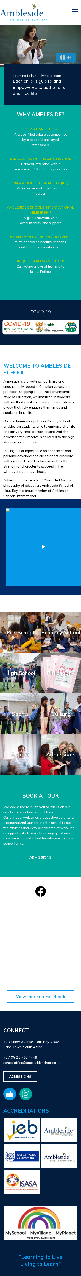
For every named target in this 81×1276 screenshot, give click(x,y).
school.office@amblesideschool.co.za (31, 1062)
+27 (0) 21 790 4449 (20, 1057)
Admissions (40, 857)
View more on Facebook (40, 996)
